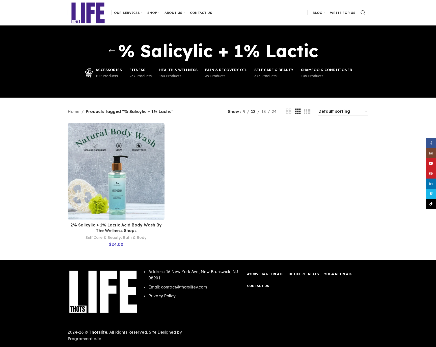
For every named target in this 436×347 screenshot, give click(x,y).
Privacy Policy (162, 295)
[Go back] (111, 51)
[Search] (363, 13)
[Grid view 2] (288, 111)
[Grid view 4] (307, 111)
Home (73, 111)
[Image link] (103, 291)
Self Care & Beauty (103, 237)
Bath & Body (135, 237)
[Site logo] (88, 12)
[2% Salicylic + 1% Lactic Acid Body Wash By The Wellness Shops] (116, 171)
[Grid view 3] (298, 111)
